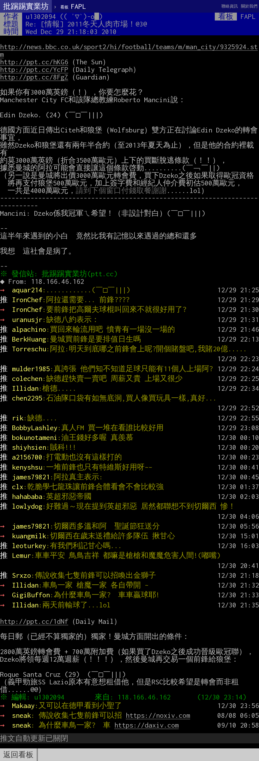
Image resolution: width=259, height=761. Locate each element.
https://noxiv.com (158, 715)
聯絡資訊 (229, 6)
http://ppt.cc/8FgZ (34, 77)
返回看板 (18, 755)
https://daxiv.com (146, 725)
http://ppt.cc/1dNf (34, 621)
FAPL (73, 6)
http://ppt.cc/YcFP (34, 69)
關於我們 (249, 6)
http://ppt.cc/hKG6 (34, 62)
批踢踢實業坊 (26, 6)
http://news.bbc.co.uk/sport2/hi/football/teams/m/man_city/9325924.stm (129, 50)
